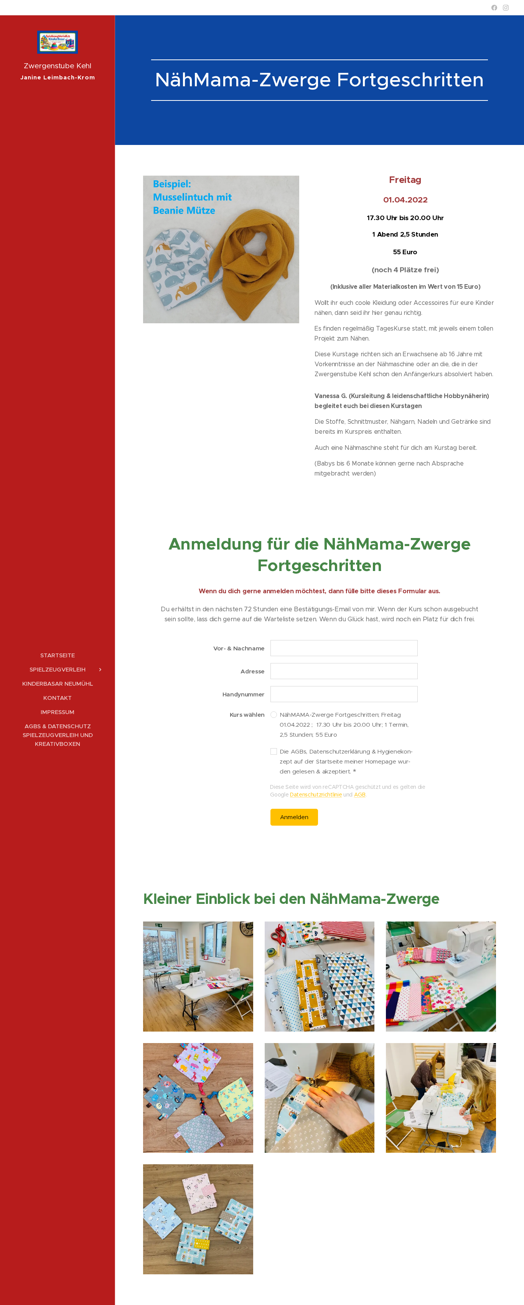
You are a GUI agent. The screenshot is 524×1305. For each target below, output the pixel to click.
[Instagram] (506, 7)
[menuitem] (57, 655)
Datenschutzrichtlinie (316, 794)
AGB (360, 794)
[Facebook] (494, 7)
